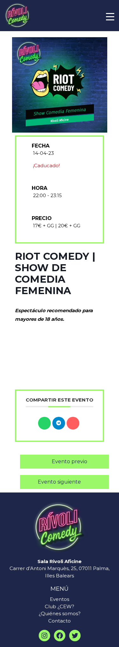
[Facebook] (59, 635)
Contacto (59, 621)
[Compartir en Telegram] (58, 423)
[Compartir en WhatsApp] (44, 423)
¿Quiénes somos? (60, 613)
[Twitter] (75, 635)
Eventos (59, 599)
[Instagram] (44, 635)
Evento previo (69, 461)
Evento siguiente (59, 482)
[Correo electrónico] (73, 423)
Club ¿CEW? (59, 606)
